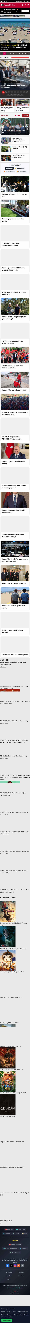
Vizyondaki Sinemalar (11, 1200)
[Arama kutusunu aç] (26, 5)
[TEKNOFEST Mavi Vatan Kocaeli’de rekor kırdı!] (15, 233)
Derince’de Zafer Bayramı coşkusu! (15, 654)
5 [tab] (13, 53)
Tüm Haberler (9, 168)
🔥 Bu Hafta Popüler (9, 171)
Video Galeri (21, 1181)
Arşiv (25, 1185)
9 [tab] (25, 53)
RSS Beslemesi (16, 1204)
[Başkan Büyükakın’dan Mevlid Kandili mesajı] (15, 500)
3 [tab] (7, 53)
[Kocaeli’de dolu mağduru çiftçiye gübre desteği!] (15, 306)
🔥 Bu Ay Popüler (21, 171)
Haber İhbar (9, 1227)
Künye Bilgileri (9, 1224)
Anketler (17, 1185)
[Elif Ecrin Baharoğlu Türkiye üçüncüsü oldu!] (15, 331)
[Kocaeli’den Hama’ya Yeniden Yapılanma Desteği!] (15, 524)
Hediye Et (25, 11)
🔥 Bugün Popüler (19, 168)
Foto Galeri (10, 1181)
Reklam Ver (21, 1227)
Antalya (23, 662)
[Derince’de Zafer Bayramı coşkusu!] (15, 644)
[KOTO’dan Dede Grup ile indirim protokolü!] (15, 282)
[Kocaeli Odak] (8, 5)
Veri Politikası (10, 1240)
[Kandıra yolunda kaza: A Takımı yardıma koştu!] (15, 31)
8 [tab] (22, 53)
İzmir (15, 662)
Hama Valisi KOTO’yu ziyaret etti (14, 583)
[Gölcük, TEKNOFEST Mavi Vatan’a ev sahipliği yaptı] (15, 402)
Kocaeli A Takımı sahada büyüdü (14, 390)
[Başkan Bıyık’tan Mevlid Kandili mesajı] (15, 451)
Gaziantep (3, 664)
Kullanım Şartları (19, 1240)
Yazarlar (7, 1185)
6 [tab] (16, 53)
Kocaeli (2, 662)
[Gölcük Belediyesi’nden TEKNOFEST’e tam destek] (15, 426)
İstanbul (7, 662)
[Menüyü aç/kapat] (28, 5)
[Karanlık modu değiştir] (22, 5)
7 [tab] (19, 53)
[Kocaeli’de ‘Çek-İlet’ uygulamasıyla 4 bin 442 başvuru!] (15, 549)
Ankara (12, 662)
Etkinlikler (24, 1200)
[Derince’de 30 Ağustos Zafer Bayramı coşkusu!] (15, 355)
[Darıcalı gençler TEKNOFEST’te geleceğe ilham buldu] (15, 257)
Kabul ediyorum (7, 1320)
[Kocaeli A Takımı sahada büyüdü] (15, 380)
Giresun (8, 664)
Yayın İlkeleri (21, 1224)
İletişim (9, 1231)
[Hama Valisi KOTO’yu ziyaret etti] (15, 573)
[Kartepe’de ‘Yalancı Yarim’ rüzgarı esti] (15, 184)
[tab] (3, 92)
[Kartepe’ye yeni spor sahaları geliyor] (15, 208)
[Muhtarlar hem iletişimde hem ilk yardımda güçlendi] (15, 475)
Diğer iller (3, 666)
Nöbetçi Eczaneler (16, 1196)
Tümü (25, 115)
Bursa (19, 662)
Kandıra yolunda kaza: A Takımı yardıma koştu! (14, 47)
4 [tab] (10, 53)
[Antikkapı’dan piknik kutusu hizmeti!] (15, 620)
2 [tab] (4, 53)
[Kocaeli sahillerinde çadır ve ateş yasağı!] (15, 595)
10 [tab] (28, 53)
